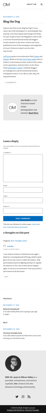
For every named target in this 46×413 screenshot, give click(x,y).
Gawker (6, 59)
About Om (31, 4)
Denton (36, 56)
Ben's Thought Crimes (19, 241)
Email (5, 196)
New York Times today (27, 59)
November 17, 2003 (11, 17)
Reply (6, 276)
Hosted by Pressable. (32, 410)
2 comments (10, 83)
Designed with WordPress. (16, 410)
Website (6, 206)
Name (5, 185)
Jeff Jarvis (7, 56)
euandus (10, 246)
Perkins (10, 68)
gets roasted (18, 68)
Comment (7, 152)
